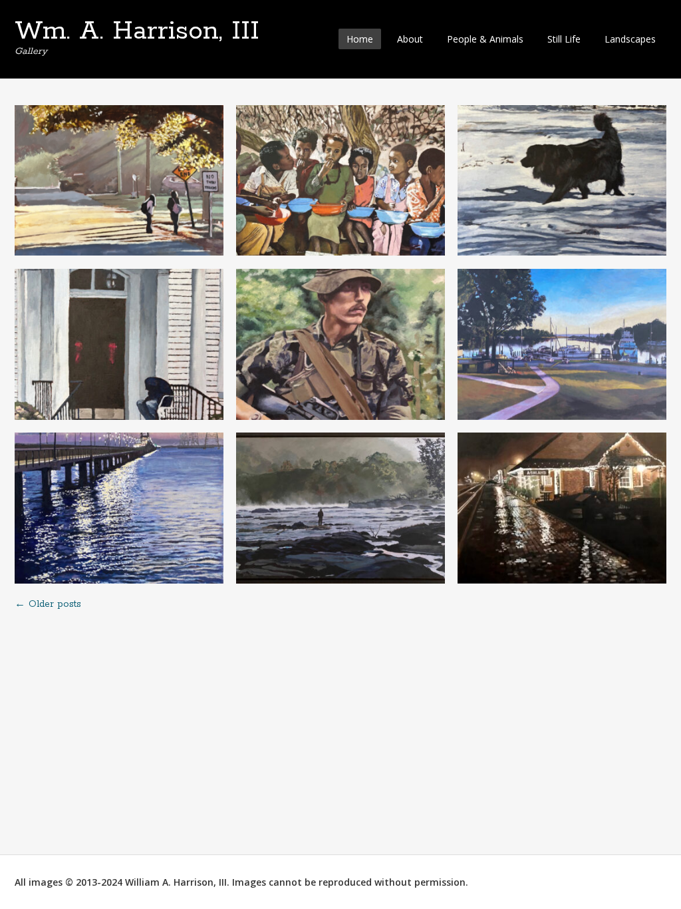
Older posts (48, 604)
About (410, 39)
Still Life (564, 39)
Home (359, 39)
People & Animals (485, 39)
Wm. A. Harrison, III (137, 31)
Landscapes (630, 39)
